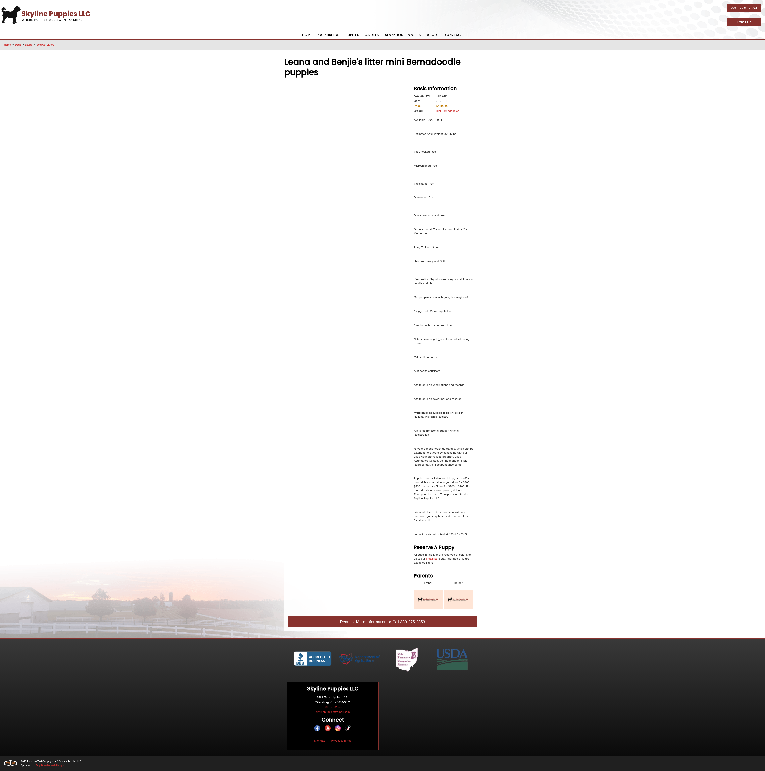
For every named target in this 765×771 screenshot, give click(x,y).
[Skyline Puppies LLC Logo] (46, 15)
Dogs (18, 44)
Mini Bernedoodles (447, 110)
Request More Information (363, 622)
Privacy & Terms (341, 740)
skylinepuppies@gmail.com (333, 711)
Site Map (319, 740)
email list (431, 558)
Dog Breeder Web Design (50, 765)
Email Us (744, 21)
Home (7, 44)
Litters (28, 44)
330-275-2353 (744, 7)
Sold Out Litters (45, 44)
